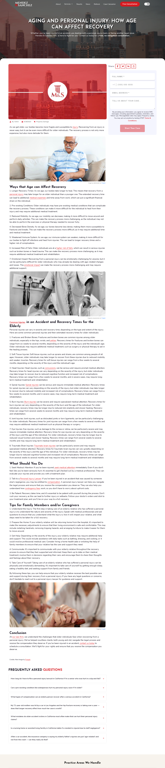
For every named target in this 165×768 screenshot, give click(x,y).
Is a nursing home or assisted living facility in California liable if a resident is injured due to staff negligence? (55, 728)
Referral (97, 4)
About (58, 4)
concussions (50, 368)
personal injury (16, 194)
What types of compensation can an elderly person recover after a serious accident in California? (51, 697)
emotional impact (32, 265)
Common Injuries (17, 322)
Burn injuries (30, 401)
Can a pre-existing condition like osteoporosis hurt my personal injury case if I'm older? (46, 687)
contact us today (87, 643)
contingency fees (32, 488)
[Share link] (133, 66)
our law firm (18, 636)
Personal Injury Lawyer (30, 478)
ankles (53, 340)
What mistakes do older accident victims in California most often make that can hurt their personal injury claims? (54, 718)
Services (67, 4)
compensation (53, 482)
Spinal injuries (32, 384)
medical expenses (38, 197)
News (88, 4)
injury (75, 127)
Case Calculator (109, 4)
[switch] (147, 4)
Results (79, 4)
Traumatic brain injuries (44, 445)
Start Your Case (132, 128)
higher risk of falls (64, 248)
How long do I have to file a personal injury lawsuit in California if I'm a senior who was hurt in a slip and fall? (56, 678)
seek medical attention (64, 467)
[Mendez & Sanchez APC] (23, 4)
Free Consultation (130, 4)
